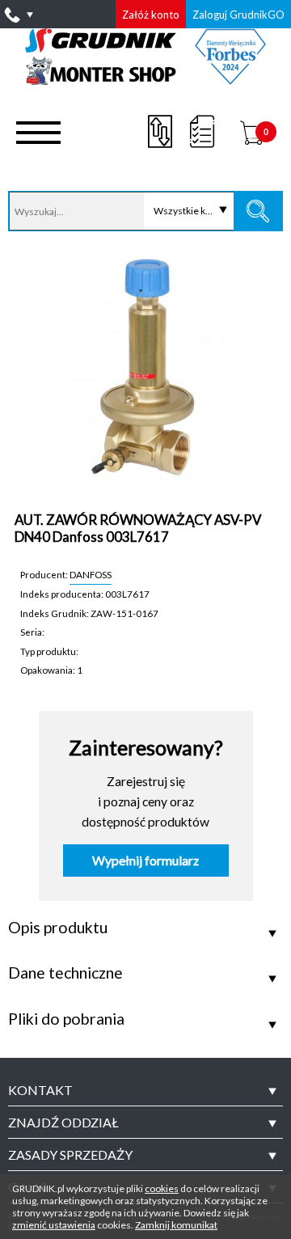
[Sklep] (146, 79)
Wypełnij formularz (145, 860)
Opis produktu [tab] (58, 927)
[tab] (145, 1090)
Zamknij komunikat (176, 1225)
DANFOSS (91, 574)
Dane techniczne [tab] (65, 972)
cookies (162, 1188)
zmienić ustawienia (53, 1225)
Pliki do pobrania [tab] (66, 1019)
